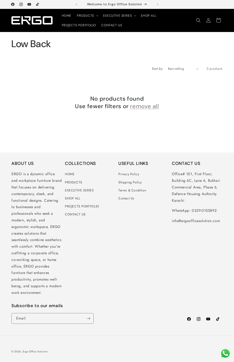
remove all (144, 106)
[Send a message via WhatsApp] (225, 353)
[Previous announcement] (76, 4)
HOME (69, 174)
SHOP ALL (72, 198)
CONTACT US (75, 214)
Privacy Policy (128, 174)
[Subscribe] (88, 318)
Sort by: (157, 68)
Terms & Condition (132, 190)
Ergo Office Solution (35, 351)
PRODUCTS (73, 182)
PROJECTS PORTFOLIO (82, 206)
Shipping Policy (130, 182)
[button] (87, 15)
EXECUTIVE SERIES (79, 190)
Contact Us (126, 198)
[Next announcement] (158, 4)
